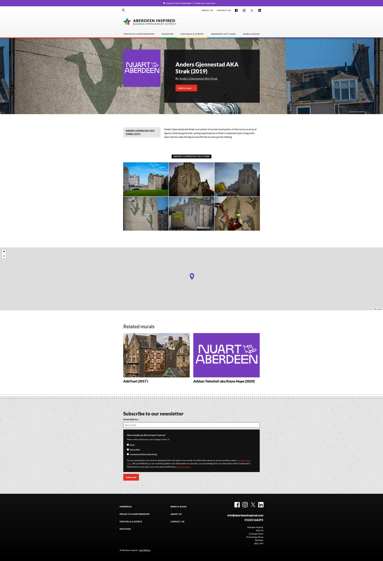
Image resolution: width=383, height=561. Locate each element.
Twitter (252, 10)
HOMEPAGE (126, 506)
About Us (207, 10)
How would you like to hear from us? (146, 435)
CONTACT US (177, 521)
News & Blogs (251, 34)
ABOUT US (176, 514)
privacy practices (183, 467)
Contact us (224, 10)
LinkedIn (260, 10)
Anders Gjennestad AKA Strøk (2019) (140, 132)
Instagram (244, 10)
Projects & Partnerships (139, 34)
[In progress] (191, 179)
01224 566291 (254, 520)
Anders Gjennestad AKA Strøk (198, 78)
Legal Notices (145, 550)
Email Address (130, 419)
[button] (192, 276)
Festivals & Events (192, 34)
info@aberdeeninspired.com (245, 515)
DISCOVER (125, 529)
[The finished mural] (145, 179)
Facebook (236, 10)
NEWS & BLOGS (179, 506)
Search (123, 10)
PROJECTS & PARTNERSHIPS (135, 514)
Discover (167, 34)
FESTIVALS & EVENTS (131, 521)
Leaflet (379, 309)
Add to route (185, 88)
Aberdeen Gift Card (223, 34)
